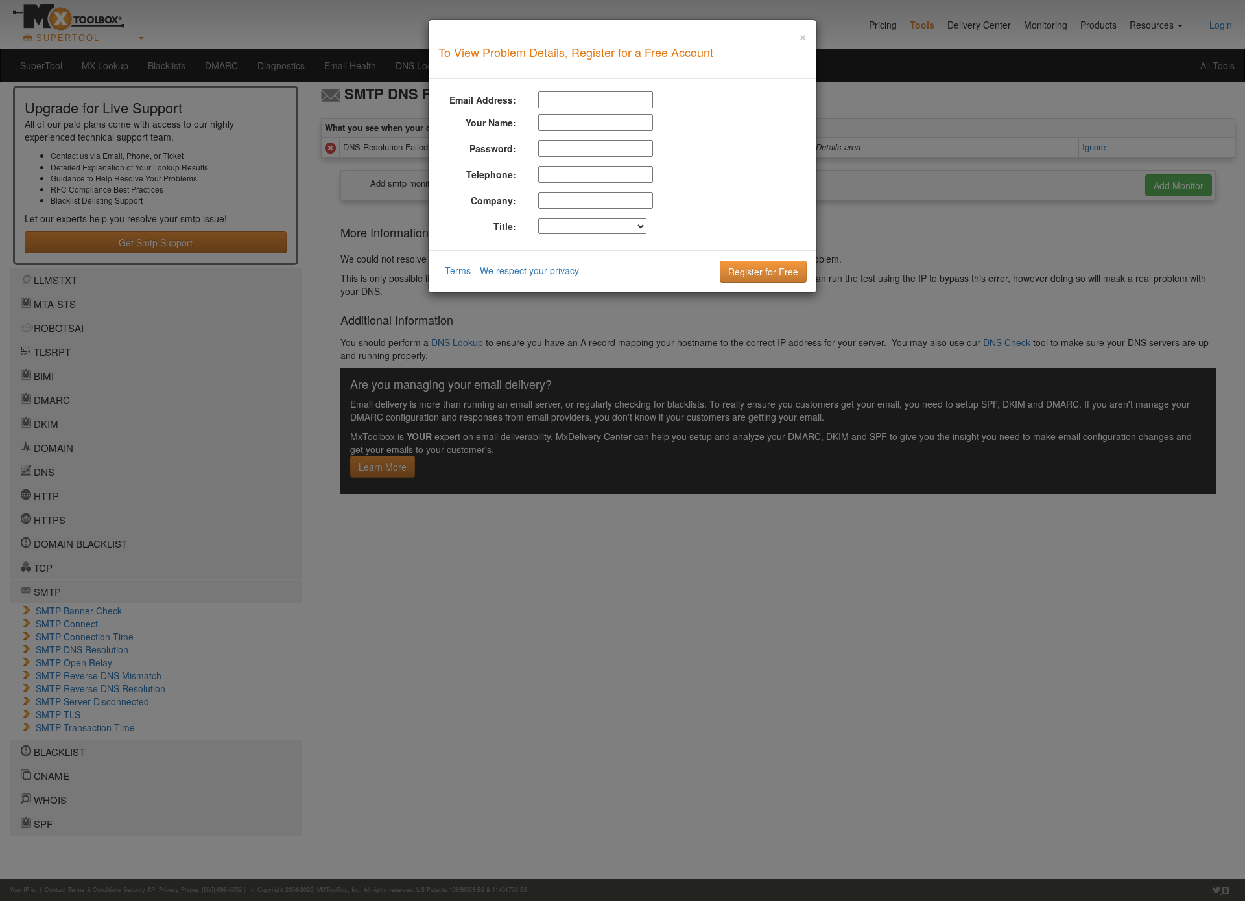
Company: (493, 200)
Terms (458, 270)
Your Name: (491, 122)
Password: (492, 148)
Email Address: (482, 99)
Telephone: (491, 174)
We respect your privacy (529, 270)
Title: (504, 226)
